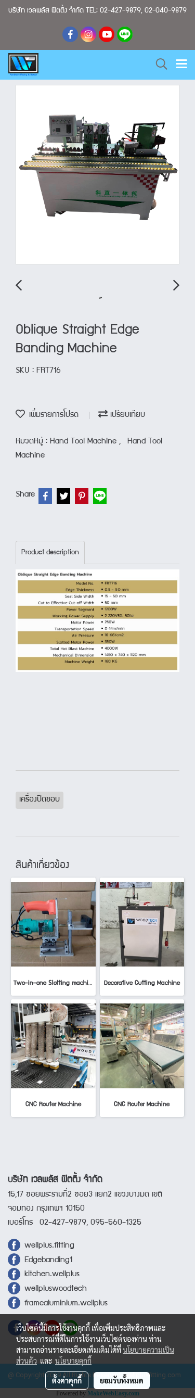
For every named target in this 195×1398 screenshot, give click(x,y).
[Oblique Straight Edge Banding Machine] (97, 175)
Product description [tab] (50, 553)
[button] (158, 64)
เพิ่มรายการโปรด (52, 415)
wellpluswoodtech (55, 1289)
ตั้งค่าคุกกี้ (67, 1380)
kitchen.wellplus (52, 1274)
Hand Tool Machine (84, 442)
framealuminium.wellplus (64, 1303)
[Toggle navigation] (181, 64)
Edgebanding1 (48, 1260)
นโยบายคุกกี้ (73, 1360)
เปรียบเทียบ (126, 415)
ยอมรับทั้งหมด (122, 1380)
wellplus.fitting (49, 1246)
